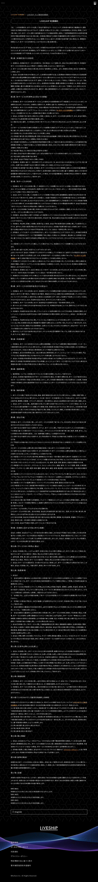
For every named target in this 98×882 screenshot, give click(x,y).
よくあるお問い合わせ (19, 847)
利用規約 (14, 851)
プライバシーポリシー (71, 749)
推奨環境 (14, 842)
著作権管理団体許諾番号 (21, 865)
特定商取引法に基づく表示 (21, 861)
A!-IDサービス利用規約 (65, 110)
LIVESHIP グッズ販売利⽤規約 (37, 15)
